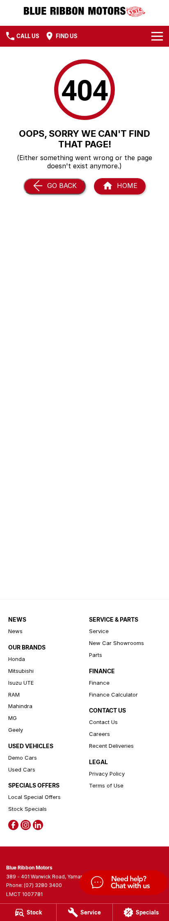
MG (12, 718)
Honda (16, 659)
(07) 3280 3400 (43, 885)
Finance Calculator (113, 694)
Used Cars (21, 769)
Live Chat (123, 884)
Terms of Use (106, 785)
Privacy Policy (107, 773)
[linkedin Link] (38, 825)
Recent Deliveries (111, 745)
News (15, 631)
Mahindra (20, 706)
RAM (14, 694)
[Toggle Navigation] (157, 36)
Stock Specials (27, 809)
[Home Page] (84, 11)
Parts (95, 655)
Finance (99, 682)
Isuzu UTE (21, 682)
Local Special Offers (34, 797)
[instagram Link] (26, 825)
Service (99, 631)
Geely (15, 729)
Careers (99, 734)
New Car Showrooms (116, 643)
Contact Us (103, 722)
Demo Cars (22, 757)
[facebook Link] (13, 825)
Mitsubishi (21, 671)
